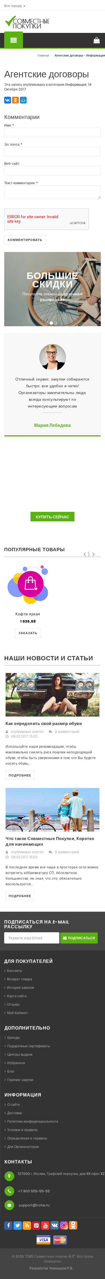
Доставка (14, 1113)
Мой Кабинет (17, 1012)
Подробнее (20, 775)
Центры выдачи (19, 1054)
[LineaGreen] (36, 24)
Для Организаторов (23, 1146)
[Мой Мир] (23, 100)
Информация (76, 84)
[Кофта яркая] (27, 584)
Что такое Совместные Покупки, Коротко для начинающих (50, 841)
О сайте (13, 1104)
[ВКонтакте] (7, 100)
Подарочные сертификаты (28, 1046)
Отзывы (13, 1004)
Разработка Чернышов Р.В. (51, 1268)
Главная (43, 55)
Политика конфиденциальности (32, 1121)
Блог (11, 1071)
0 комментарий (67, 731)
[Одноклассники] (15, 100)
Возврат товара (19, 979)
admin (38, 731)
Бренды (13, 1037)
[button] (14, 5)
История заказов (20, 987)
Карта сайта (17, 996)
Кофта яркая (27, 614)
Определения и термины (27, 1138)
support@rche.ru (34, 1205)
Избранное (16, 1062)
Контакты (14, 970)
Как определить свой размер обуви (44, 723)
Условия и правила (22, 1129)
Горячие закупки (20, 1079)
